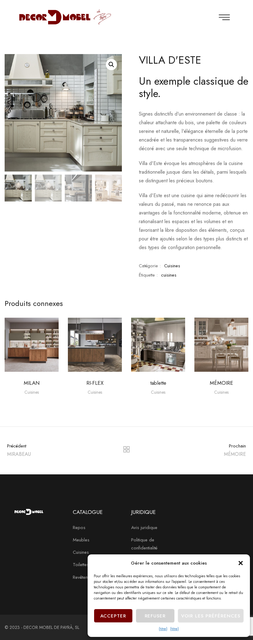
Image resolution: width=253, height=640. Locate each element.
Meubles (81, 539)
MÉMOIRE (221, 383)
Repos (79, 527)
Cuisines (172, 265)
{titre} (163, 629)
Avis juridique (144, 527)
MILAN (31, 383)
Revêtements (85, 577)
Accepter (113, 615)
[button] (241, 563)
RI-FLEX (94, 383)
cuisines (168, 275)
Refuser (155, 615)
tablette (158, 383)
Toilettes (81, 564)
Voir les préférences (210, 615)
